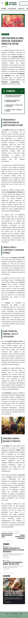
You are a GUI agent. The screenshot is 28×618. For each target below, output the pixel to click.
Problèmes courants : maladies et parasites (14, 110)
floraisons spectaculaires (10, 82)
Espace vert (5, 34)
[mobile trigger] (2, 3)
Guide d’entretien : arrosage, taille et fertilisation (14, 105)
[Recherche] (22, 3)
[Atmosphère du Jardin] (10, 3)
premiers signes (17, 56)
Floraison (7, 560)
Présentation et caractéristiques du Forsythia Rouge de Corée (13, 96)
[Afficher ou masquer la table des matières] (19, 91)
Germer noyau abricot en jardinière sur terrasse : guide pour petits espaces (13, 593)
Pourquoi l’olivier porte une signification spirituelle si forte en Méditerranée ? (13, 550)
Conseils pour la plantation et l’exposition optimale (13, 101)
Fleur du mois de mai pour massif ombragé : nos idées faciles (12, 563)
